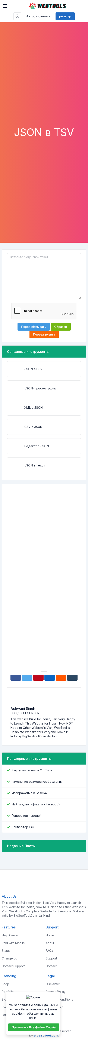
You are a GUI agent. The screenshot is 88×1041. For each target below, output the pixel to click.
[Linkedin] (49, 678)
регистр (65, 16)
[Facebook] (15, 678)
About (50, 943)
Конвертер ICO (23, 827)
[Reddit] (61, 678)
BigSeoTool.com (46, 1035)
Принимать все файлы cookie (34, 1027)
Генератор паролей (26, 815)
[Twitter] (27, 678)
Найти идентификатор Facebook (36, 804)
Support (51, 958)
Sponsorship (54, 1007)
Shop (5, 984)
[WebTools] (47, 6)
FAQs (49, 950)
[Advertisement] (44, 80)
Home (50, 935)
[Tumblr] (72, 678)
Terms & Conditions (59, 999)
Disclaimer (53, 984)
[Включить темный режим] (17, 16)
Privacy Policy (56, 991)
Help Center (10, 935)
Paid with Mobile (13, 943)
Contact (51, 966)
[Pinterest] (38, 678)
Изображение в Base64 (29, 793)
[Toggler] (5, 6)
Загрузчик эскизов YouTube (32, 770)
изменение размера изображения (37, 781)
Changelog (9, 958)
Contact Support (13, 966)
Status (6, 950)
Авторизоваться (38, 16)
